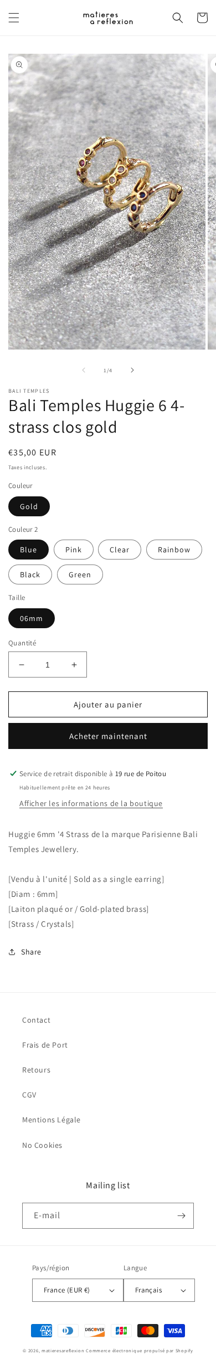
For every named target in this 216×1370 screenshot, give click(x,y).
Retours (36, 1070)
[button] (14, 18)
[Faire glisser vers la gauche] (83, 370)
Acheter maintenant (108, 736)
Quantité (22, 643)
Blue (28, 550)
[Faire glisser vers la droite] (132, 370)
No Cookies (42, 1145)
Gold (29, 506)
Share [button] (31, 952)
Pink (73, 550)
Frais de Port (45, 1045)
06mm (31, 618)
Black (30, 574)
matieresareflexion (63, 1350)
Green (80, 574)
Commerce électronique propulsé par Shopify (139, 1350)
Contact (36, 1020)
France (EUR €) (67, 1290)
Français (148, 1290)
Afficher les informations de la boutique (91, 803)
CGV (29, 1095)
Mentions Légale (51, 1120)
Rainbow (174, 550)
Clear (120, 550)
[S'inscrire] (181, 1216)
